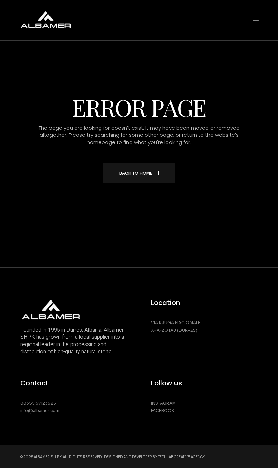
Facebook (162, 410)
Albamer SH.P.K (48, 457)
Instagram (163, 403)
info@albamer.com (39, 410)
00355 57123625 (38, 403)
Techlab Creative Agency (181, 457)
